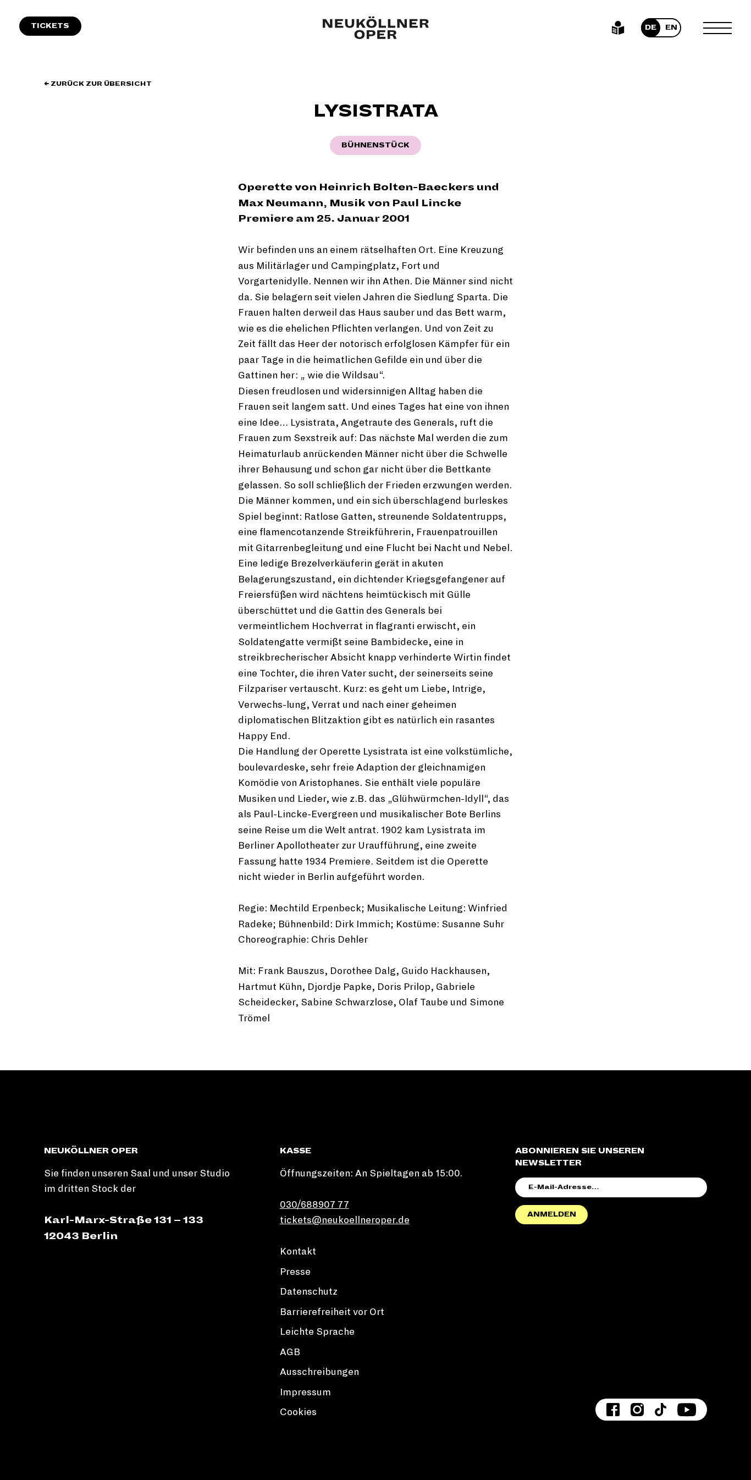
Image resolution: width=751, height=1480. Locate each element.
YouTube (686, 1410)
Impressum (305, 1392)
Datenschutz (309, 1291)
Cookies (298, 1412)
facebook (613, 1410)
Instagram (637, 1410)
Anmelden (551, 1214)
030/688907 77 (314, 1205)
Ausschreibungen (319, 1372)
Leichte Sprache (618, 28)
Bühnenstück (375, 145)
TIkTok (660, 1410)
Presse (295, 1272)
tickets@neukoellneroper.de (345, 1220)
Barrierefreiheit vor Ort (332, 1312)
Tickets (50, 26)
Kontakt (298, 1251)
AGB (290, 1352)
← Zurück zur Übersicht (98, 83)
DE (650, 27)
